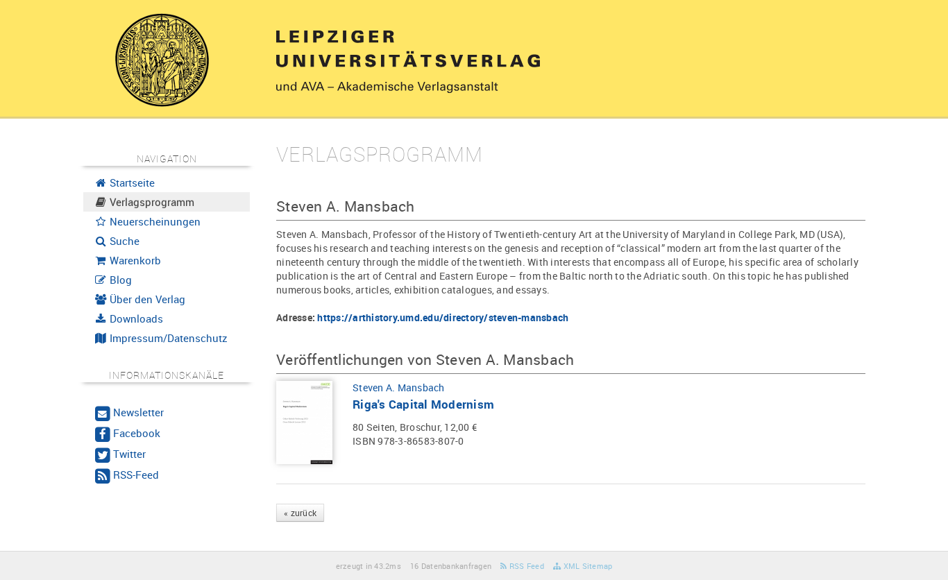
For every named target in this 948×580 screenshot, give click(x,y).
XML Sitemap (586, 566)
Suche (123, 241)
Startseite (131, 182)
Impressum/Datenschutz (167, 338)
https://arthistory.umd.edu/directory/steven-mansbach (442, 317)
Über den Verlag (146, 299)
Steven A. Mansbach (399, 387)
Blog (119, 280)
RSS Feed (525, 566)
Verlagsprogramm (150, 202)
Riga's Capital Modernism (423, 404)
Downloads (135, 318)
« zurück (300, 512)
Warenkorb (134, 260)
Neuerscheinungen (154, 221)
